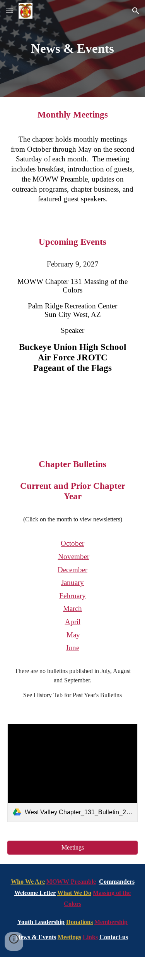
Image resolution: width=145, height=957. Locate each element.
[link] (72, 773)
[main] (72, 48)
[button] (9, 10)
